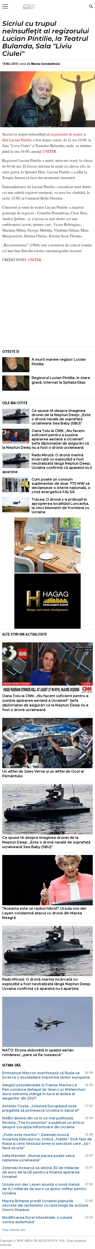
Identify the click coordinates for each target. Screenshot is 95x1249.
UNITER (49, 151)
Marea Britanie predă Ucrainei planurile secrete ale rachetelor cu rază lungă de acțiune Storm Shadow (45, 1205)
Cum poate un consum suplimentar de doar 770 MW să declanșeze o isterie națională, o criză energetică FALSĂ (61, 485)
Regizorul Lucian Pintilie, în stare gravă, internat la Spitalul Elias (61, 380)
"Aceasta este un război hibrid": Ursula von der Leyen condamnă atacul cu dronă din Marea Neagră (44, 913)
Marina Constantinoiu (45, 64)
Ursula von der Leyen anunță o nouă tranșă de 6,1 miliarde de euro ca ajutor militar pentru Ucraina (44, 1188)
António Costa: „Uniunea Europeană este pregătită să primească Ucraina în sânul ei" (41, 1108)
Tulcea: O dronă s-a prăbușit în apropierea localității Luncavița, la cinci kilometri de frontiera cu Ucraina (60, 505)
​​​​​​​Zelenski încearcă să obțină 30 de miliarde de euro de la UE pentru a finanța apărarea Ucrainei (41, 1172)
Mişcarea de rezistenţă (47, 6)
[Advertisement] (47, 315)
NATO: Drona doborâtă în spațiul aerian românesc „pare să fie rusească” (38, 1052)
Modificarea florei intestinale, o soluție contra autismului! (37, 1219)
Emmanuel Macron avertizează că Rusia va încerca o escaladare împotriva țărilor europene (46, 1075)
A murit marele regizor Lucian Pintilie (59, 361)
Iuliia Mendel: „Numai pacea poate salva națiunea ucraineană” (38, 1158)
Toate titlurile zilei (13, 1230)
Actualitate (36, 634)
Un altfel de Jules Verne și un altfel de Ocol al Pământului (43, 773)
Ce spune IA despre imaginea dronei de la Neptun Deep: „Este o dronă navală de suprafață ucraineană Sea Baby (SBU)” (61, 417)
